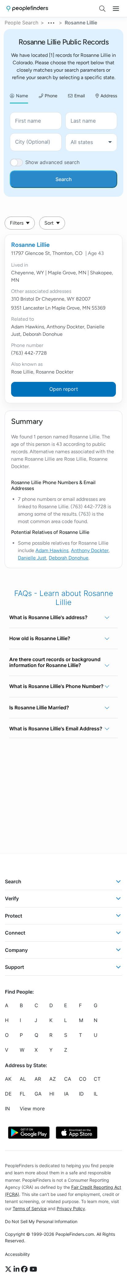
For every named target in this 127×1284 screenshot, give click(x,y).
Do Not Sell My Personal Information (41, 1221)
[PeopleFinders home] (27, 8)
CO (82, 1079)
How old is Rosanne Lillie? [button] (39, 638)
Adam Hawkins (51, 550)
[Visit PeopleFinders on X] (9, 1269)
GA (38, 1094)
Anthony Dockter (90, 550)
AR (38, 1079)
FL (22, 1094)
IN (7, 1108)
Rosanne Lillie (30, 244)
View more (32, 1108)
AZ (52, 1079)
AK (8, 1079)
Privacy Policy (71, 1208)
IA (66, 1094)
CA (67, 1079)
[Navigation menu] (116, 8)
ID (81, 1094)
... (51, 22)
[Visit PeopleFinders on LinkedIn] (17, 1269)
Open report (63, 389)
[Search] (102, 9)
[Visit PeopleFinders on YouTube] (33, 1269)
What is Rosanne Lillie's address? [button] (48, 617)
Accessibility (17, 1254)
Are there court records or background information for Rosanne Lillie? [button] (54, 662)
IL (96, 1094)
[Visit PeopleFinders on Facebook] (25, 1269)
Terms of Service (30, 1208)
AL (23, 1079)
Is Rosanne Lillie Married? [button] (39, 707)
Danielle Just (32, 558)
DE (8, 1094)
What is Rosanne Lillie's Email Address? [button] (55, 728)
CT (97, 1079)
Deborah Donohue (68, 558)
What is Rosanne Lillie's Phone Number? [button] (56, 686)
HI (51, 1094)
